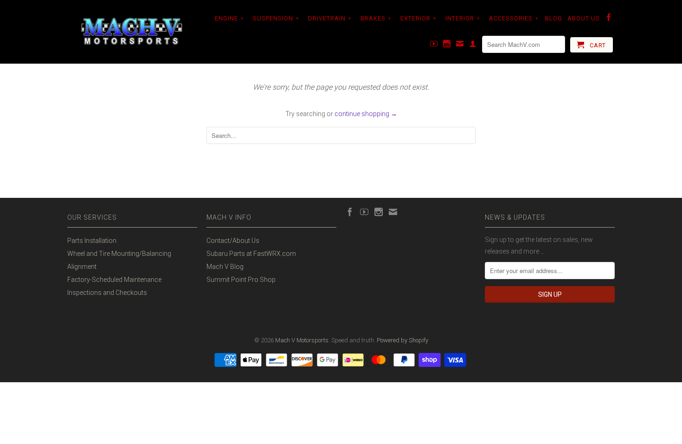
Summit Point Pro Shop (241, 279)
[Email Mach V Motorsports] (460, 45)
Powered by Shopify (402, 340)
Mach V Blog (225, 266)
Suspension (276, 18)
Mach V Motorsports (301, 340)
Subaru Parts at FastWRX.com (251, 253)
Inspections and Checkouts (107, 292)
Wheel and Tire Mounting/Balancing (119, 253)
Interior (462, 18)
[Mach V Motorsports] (132, 32)
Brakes (376, 18)
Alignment (82, 266)
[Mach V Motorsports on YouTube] (434, 45)
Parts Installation (91, 240)
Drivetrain (330, 18)
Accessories (514, 18)
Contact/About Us (232, 240)
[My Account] (473, 45)
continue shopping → (366, 114)
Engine (229, 18)
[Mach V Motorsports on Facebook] (609, 19)
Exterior (418, 18)
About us (583, 18)
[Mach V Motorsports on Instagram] (447, 45)
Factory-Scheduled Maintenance (114, 279)
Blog (553, 18)
